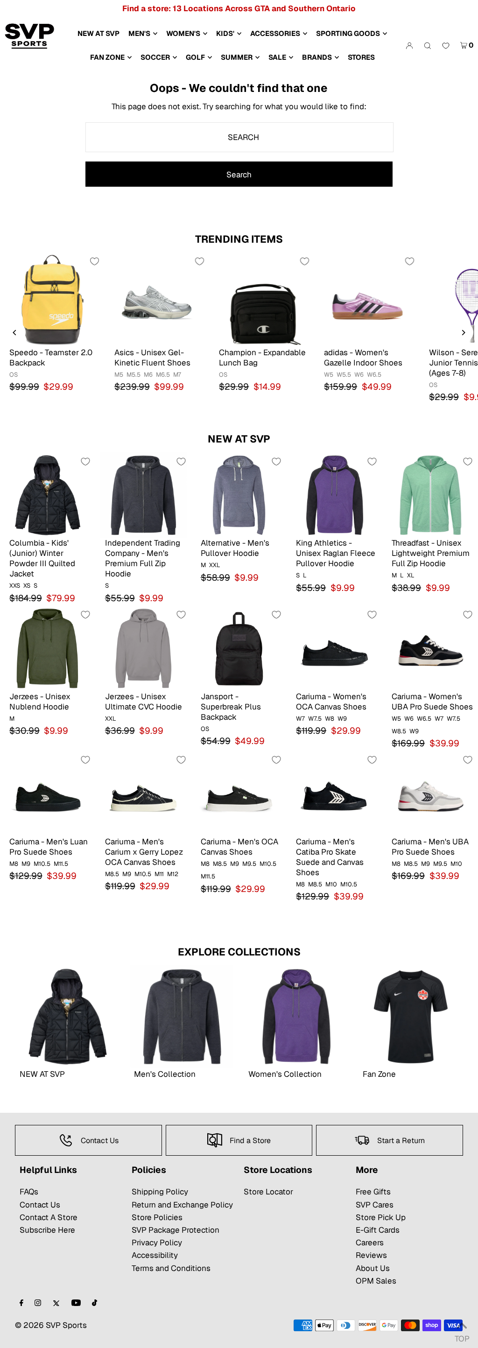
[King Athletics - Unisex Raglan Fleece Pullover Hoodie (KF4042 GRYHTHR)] (334, 495)
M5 (118, 375)
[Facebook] (21, 1303)
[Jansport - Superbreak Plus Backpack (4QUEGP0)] (239, 648)
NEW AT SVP (239, 438)
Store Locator (268, 1192)
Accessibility (155, 1255)
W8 (329, 719)
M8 (13, 864)
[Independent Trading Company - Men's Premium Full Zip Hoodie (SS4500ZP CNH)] (143, 495)
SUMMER (237, 57)
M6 (148, 375)
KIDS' (225, 33)
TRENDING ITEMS (239, 239)
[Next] (462, 332)
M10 (331, 884)
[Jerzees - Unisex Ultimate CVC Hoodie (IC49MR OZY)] (143, 648)
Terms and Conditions (171, 1268)
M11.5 (61, 864)
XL (411, 575)
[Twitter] (56, 1303)
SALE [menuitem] (277, 57)
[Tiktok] (94, 1303)
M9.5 (249, 864)
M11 (159, 874)
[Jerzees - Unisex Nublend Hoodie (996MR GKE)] (48, 648)
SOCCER (155, 57)
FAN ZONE (107, 57)
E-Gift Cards (378, 1230)
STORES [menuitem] (361, 57)
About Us (373, 1268)
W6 (359, 375)
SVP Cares (375, 1205)
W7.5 (315, 719)
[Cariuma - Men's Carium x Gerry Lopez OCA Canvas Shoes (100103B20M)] (143, 793)
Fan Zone (379, 1074)
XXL (214, 565)
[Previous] (15, 332)
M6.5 (163, 375)
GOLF (195, 57)
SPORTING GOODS (348, 33)
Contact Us (40, 1205)
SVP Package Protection (175, 1230)
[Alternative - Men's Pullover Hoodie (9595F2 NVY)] (239, 495)
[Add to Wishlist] (94, 261)
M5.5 (134, 375)
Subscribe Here (47, 1230)
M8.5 (112, 874)
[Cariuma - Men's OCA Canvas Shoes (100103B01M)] (239, 793)
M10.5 (42, 864)
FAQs (29, 1192)
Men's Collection (165, 1074)
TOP (462, 1336)
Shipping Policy (160, 1192)
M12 (172, 874)
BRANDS (317, 57)
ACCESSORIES (275, 33)
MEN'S (139, 33)
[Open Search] (428, 45)
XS (26, 586)
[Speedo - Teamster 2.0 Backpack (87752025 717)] (52, 299)
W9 (342, 719)
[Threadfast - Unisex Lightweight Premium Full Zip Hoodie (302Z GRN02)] (430, 495)
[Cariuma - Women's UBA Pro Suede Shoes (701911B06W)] (430, 648)
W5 (328, 375)
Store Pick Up (381, 1217)
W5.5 (344, 375)
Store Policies (157, 1217)
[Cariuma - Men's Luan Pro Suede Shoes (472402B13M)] (48, 793)
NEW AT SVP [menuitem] (98, 33)
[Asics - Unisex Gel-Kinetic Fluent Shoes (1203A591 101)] (157, 299)
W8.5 (399, 731)
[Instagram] (38, 1303)
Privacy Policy (157, 1242)
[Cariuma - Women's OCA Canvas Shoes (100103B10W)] (334, 648)
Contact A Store (48, 1217)
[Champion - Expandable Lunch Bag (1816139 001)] (262, 299)
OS (13, 375)
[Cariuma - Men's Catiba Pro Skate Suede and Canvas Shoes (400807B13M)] (334, 793)
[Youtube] (76, 1303)
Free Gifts (373, 1192)
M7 (177, 375)
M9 (25, 864)
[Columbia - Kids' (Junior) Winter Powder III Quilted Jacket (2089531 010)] (48, 495)
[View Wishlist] (446, 46)
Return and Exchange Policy (182, 1205)
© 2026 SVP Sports (51, 1325)
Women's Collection (285, 1074)
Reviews (371, 1255)
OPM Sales (376, 1281)
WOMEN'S (183, 33)
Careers (370, 1242)
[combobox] (239, 137)
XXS (14, 586)
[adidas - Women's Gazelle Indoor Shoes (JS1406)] (367, 299)
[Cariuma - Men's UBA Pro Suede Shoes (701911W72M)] (430, 793)
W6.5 (374, 375)
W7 (300, 719)
